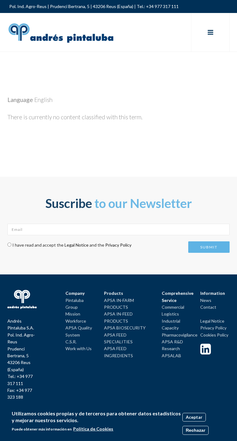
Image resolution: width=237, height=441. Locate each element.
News (205, 300)
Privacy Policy (118, 245)
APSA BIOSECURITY (125, 327)
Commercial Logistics (173, 310)
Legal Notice (76, 245)
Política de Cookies (93, 428)
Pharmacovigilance (180, 334)
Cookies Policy (214, 334)
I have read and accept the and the (71, 245)
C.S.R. (71, 341)
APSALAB (171, 355)
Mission (72, 313)
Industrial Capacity (171, 324)
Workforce (75, 321)
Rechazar (195, 430)
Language (20, 99)
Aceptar (194, 417)
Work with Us (78, 348)
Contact (208, 307)
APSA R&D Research (172, 345)
